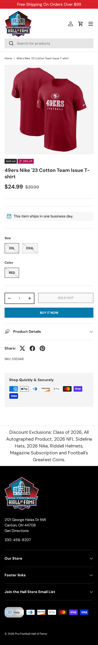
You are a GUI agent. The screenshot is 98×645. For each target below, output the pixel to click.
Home (8, 58)
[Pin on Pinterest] (42, 348)
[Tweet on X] (22, 348)
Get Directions (17, 530)
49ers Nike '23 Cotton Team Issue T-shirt (42, 58)
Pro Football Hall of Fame (31, 634)
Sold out (66, 298)
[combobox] (49, 43)
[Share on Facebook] (32, 348)
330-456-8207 (18, 539)
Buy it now (49, 313)
